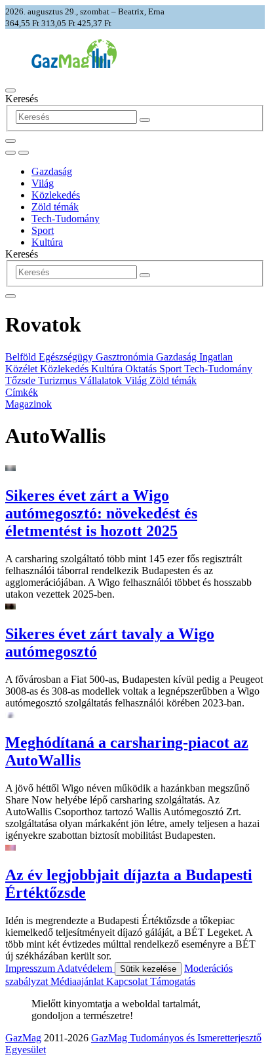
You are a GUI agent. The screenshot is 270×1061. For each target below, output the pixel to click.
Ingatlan (216, 356)
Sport (42, 230)
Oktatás (142, 368)
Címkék (21, 392)
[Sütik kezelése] (23, 153)
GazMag (23, 1037)
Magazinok (28, 404)
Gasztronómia (126, 356)
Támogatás (172, 981)
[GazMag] (74, 64)
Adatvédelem (86, 968)
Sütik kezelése (148, 969)
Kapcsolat (128, 981)
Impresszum (31, 968)
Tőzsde (21, 380)
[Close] (10, 296)
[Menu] (10, 90)
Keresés (21, 98)
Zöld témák (55, 206)
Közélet (22, 368)
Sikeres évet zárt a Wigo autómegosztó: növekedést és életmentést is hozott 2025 (101, 513)
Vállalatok (102, 380)
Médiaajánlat (78, 981)
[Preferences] (10, 141)
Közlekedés (55, 195)
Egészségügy (67, 356)
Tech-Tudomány (65, 218)
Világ (42, 183)
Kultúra (47, 242)
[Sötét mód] (10, 153)
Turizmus (58, 380)
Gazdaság (51, 171)
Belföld (22, 356)
